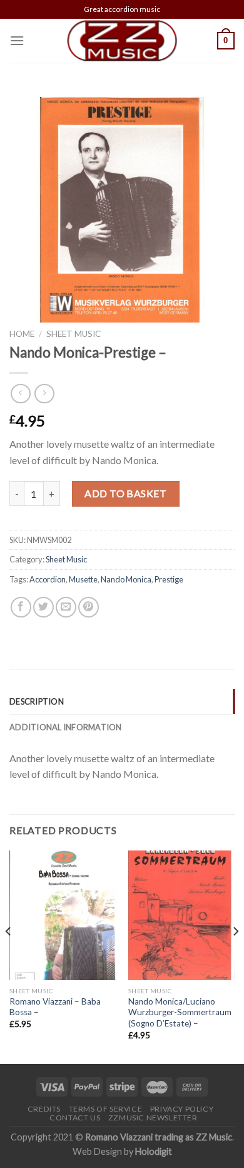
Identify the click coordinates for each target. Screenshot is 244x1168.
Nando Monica (126, 579)
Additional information (65, 727)
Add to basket (125, 493)
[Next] (235, 956)
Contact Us (74, 1117)
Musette (83, 579)
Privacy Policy (182, 1109)
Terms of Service (106, 1109)
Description (36, 701)
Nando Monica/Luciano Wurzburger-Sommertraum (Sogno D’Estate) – (179, 1012)
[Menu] (16, 40)
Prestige (169, 579)
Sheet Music (73, 334)
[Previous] (9, 956)
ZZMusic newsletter (153, 1117)
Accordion (47, 579)
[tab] (122, 701)
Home (21, 334)
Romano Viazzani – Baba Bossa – (55, 1007)
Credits (44, 1109)
